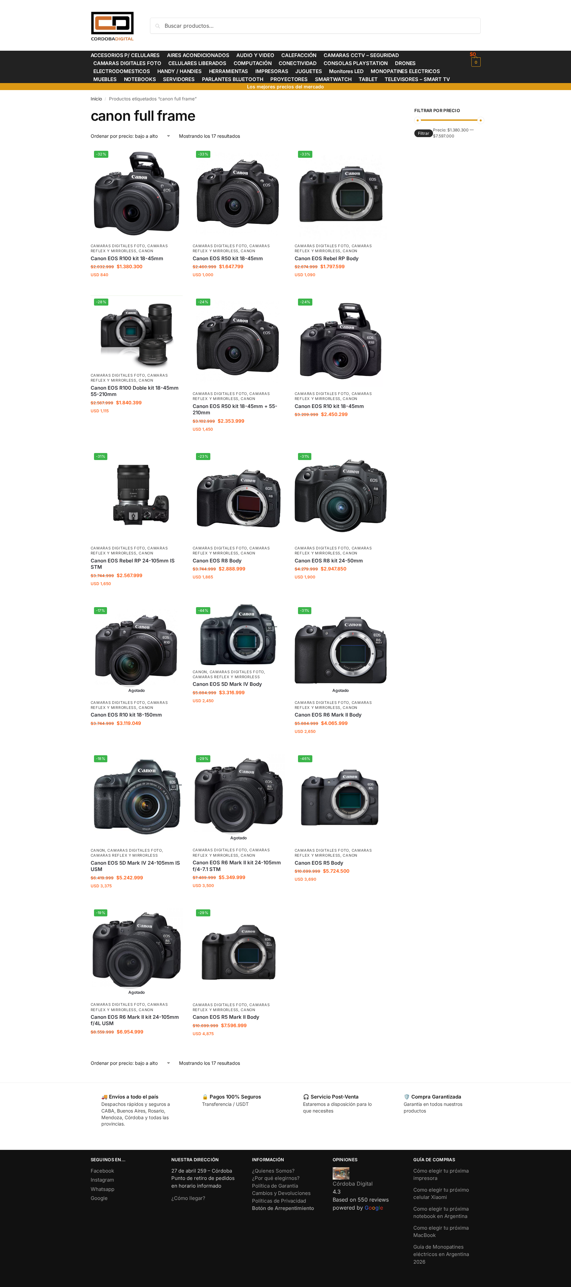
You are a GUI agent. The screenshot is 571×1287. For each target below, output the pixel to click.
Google (99, 1198)
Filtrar (423, 133)
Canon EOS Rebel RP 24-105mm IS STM (133, 563)
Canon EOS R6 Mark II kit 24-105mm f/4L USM (135, 1020)
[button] (475, 59)
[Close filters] (389, 111)
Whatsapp (102, 1189)
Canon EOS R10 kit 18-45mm (329, 406)
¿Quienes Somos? (273, 1171)
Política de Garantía (275, 1186)
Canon (146, 251)
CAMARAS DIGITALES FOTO (118, 246)
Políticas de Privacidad (279, 1201)
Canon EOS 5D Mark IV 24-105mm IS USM (135, 866)
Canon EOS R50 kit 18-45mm (228, 258)
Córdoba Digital (353, 1183)
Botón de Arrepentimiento (283, 1208)
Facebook (102, 1171)
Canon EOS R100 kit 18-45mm (127, 258)
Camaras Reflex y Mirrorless (129, 248)
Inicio (96, 98)
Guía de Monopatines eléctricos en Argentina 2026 (441, 1254)
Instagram (102, 1180)
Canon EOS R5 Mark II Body (226, 1017)
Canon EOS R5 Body (319, 863)
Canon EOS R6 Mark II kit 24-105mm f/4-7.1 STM (237, 865)
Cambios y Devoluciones (281, 1193)
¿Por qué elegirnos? (276, 1178)
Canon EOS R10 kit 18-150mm (126, 715)
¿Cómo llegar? (188, 1198)
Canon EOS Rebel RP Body (327, 258)
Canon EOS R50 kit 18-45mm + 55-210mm (235, 409)
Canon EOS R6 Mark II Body (328, 715)
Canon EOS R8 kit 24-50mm (329, 560)
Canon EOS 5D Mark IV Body (227, 684)
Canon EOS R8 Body (217, 560)
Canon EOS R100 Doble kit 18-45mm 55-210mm (135, 391)
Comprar (136, 288)
